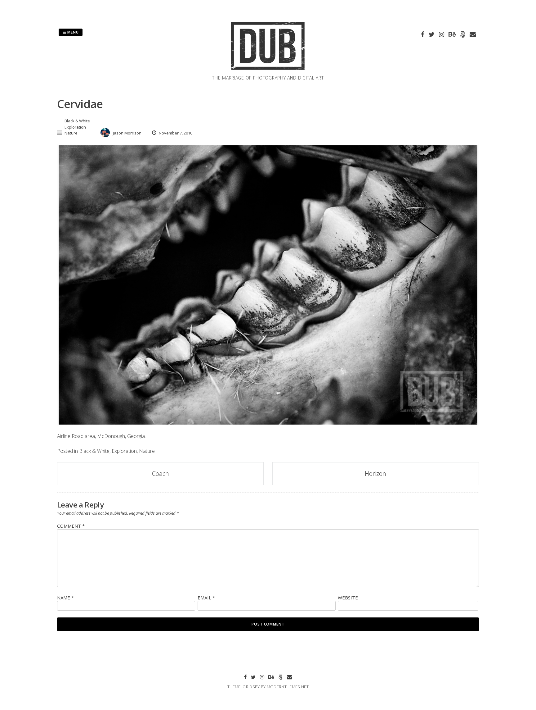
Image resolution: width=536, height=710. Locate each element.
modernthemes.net (288, 687)
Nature (71, 133)
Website (348, 597)
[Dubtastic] (268, 70)
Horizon (375, 473)
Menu (72, 32)
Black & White (77, 121)
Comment (71, 526)
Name (65, 597)
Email (206, 597)
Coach (160, 473)
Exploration (75, 127)
